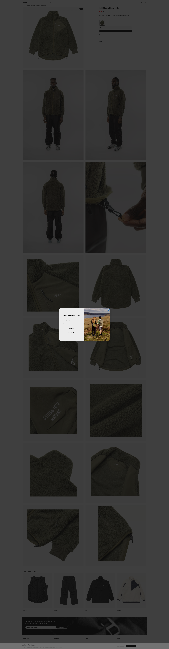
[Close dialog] (109, 310)
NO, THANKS (72, 332)
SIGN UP (71, 328)
